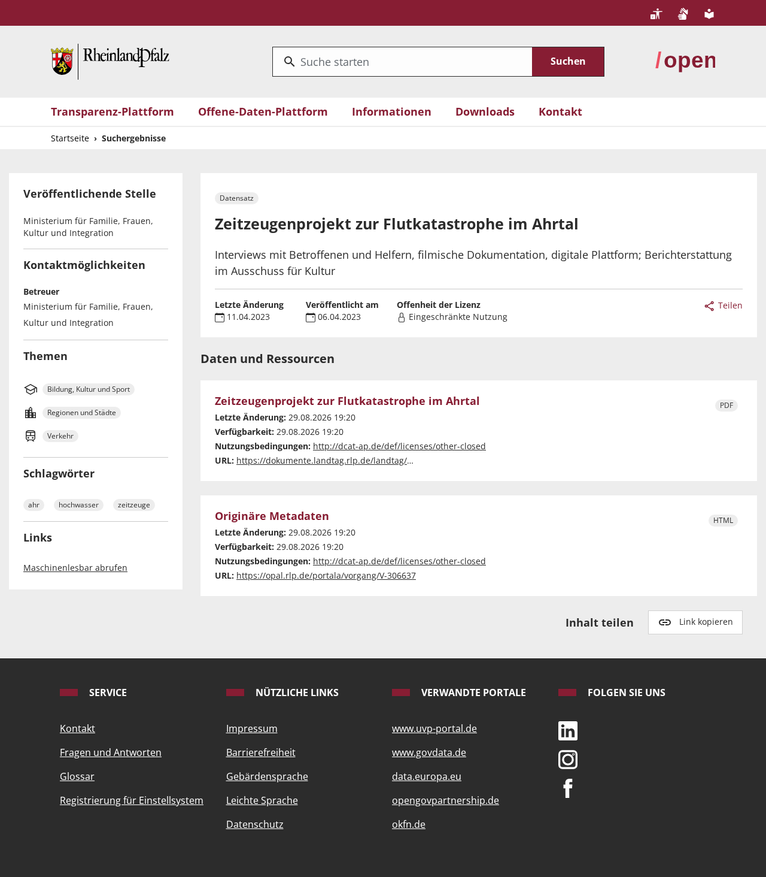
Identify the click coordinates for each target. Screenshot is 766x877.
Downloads (485, 111)
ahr (33, 505)
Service (107, 692)
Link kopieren (706, 621)
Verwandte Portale (472, 692)
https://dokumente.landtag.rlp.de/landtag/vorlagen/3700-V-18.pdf (368, 460)
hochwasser (79, 505)
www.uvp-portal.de (434, 728)
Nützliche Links (296, 692)
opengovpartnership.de (445, 800)
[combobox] (402, 61)
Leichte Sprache (262, 800)
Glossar (77, 776)
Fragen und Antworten (111, 752)
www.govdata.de (429, 752)
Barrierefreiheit (261, 752)
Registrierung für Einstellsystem (131, 800)
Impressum (252, 728)
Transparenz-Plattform (112, 111)
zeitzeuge (134, 505)
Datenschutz (255, 824)
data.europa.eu (426, 776)
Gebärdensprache (267, 776)
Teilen (729, 305)
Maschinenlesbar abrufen (75, 567)
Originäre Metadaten (272, 516)
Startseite (70, 138)
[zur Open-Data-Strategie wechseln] (685, 60)
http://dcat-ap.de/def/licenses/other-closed (399, 446)
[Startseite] (110, 60)
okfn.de (408, 824)
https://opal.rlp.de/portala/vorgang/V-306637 (326, 575)
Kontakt (560, 111)
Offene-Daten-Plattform (263, 111)
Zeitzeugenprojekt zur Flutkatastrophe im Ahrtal (347, 401)
